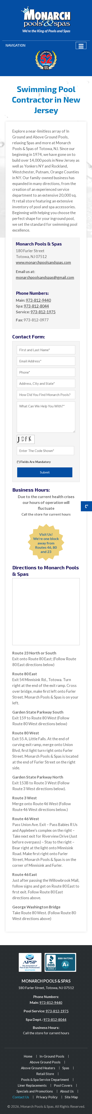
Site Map (71, 1097)
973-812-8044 (55, 1019)
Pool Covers (63, 1085)
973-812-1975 (57, 1011)
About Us (67, 1091)
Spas (65, 1068)
